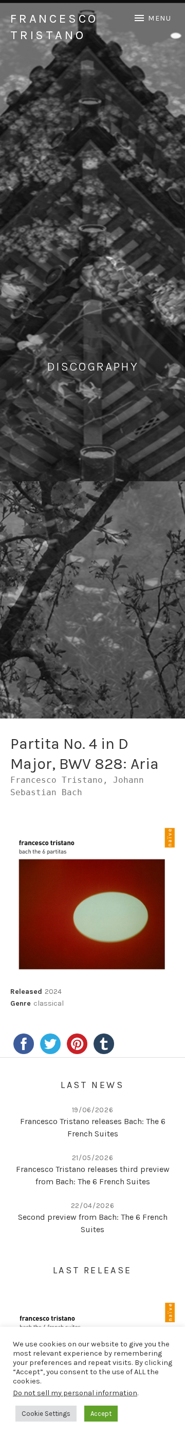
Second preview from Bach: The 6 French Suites (93, 1223)
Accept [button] (101, 1413)
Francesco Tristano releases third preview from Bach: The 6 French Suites (93, 1175)
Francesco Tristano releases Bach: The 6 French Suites (92, 1127)
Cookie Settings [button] (46, 1413)
